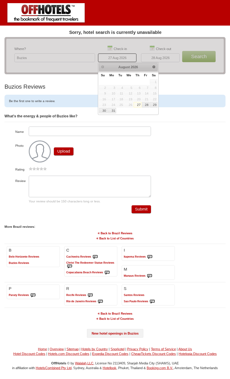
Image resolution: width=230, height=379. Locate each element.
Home (42, 349)
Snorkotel (117, 349)
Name (19, 132)
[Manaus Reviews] (149, 276)
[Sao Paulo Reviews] (152, 302)
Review (20, 181)
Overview (57, 349)
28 (146, 105)
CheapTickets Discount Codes (153, 354)
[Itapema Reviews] (150, 257)
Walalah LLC (84, 363)
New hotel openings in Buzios (115, 333)
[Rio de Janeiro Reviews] (100, 302)
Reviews (24, 256)
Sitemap (72, 349)
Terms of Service (163, 349)
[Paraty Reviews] (33, 295)
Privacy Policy (137, 349)
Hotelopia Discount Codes (198, 354)
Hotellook (109, 368)
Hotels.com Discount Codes (68, 354)
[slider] (38, 169)
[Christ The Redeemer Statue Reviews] (69, 266)
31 (113, 110)
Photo (19, 145)
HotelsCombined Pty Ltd (53, 368)
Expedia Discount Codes (110, 354)
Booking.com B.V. (160, 368)
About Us (185, 349)
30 (104, 110)
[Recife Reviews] (90, 295)
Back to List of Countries (115, 238)
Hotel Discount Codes (29, 354)
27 (139, 105)
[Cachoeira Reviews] (95, 257)
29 (155, 105)
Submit (141, 209)
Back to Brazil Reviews (115, 233)
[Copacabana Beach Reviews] (107, 273)
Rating (19, 169)
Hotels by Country (94, 349)
